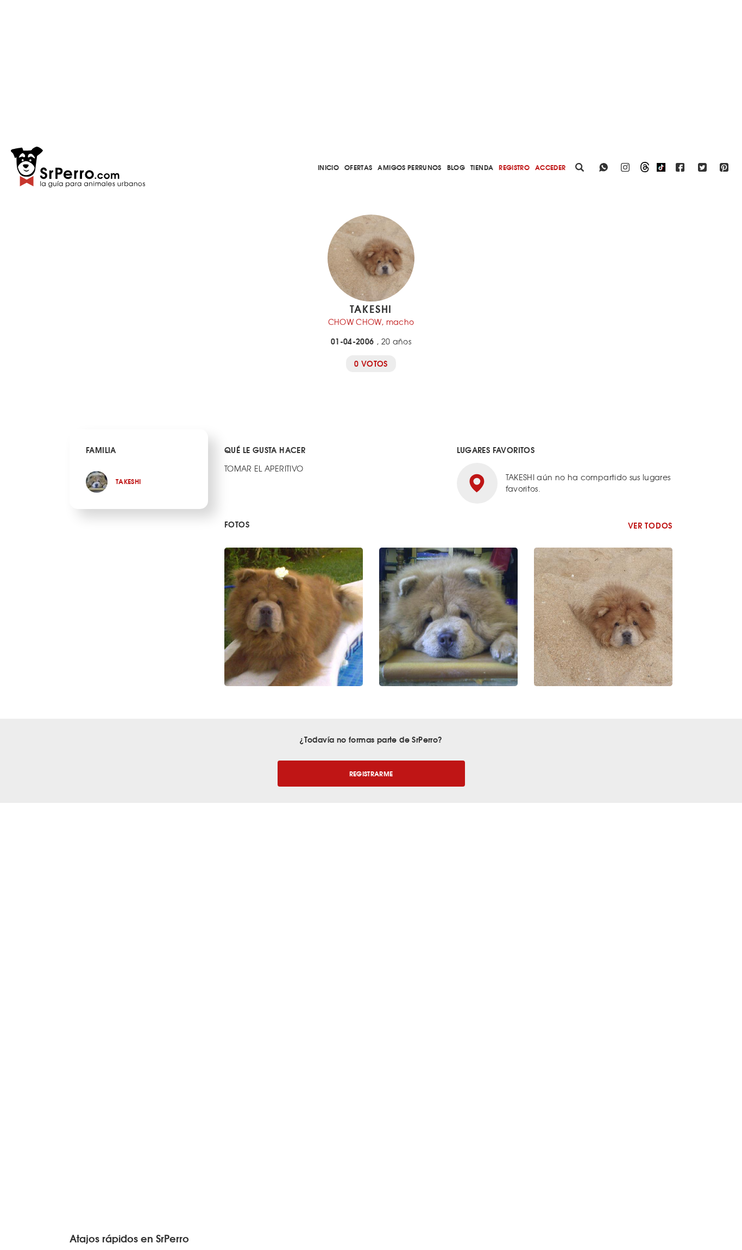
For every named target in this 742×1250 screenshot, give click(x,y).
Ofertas (358, 167)
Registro (514, 167)
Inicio (328, 167)
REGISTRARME (371, 773)
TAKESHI (128, 481)
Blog (456, 167)
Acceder (550, 167)
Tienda (481, 167)
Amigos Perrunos (409, 167)
